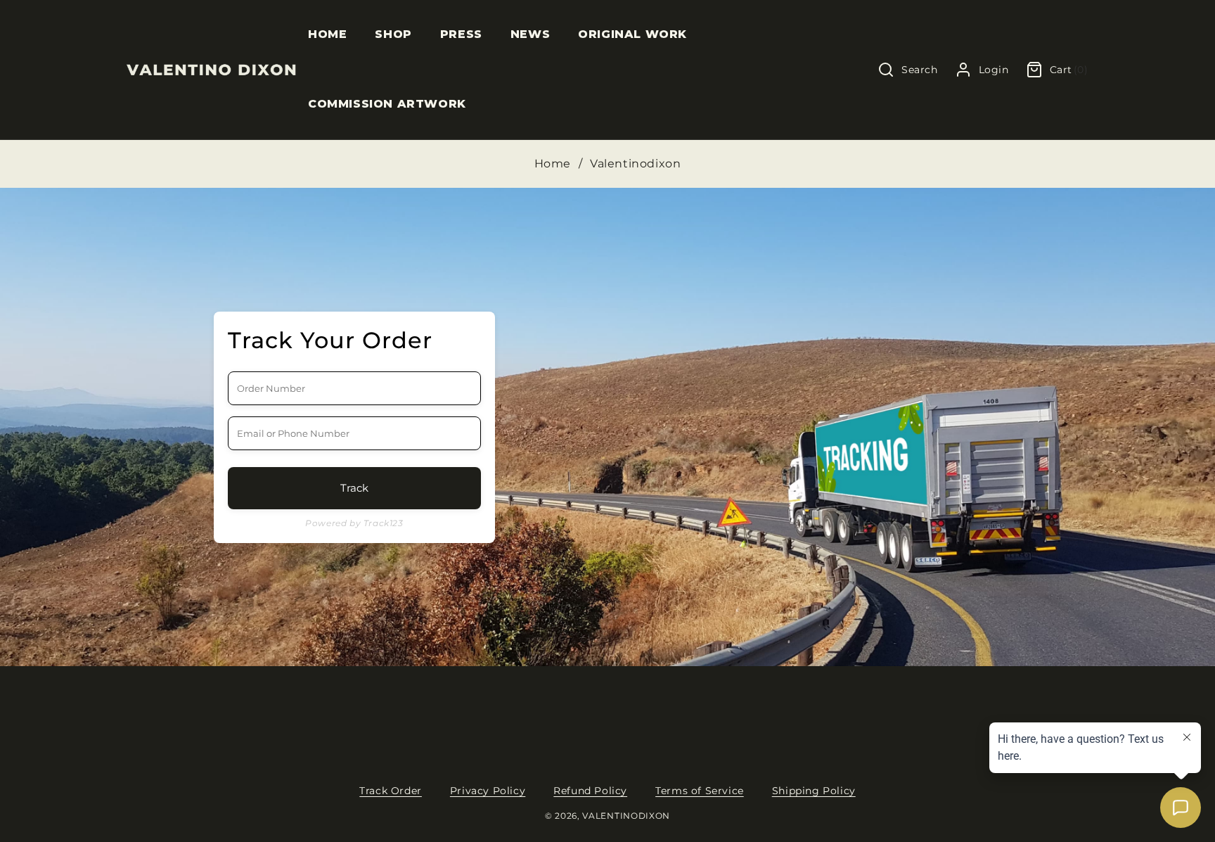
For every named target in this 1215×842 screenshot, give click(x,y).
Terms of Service (699, 790)
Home (552, 163)
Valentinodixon (626, 816)
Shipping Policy (814, 790)
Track (354, 488)
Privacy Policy (487, 790)
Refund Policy (590, 790)
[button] (393, 35)
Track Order (390, 790)
